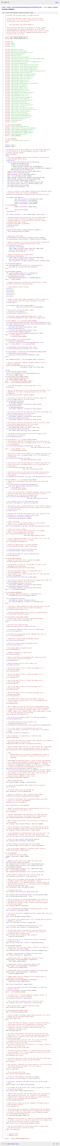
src (45, 7)
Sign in (57, 2)
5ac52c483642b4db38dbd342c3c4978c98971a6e (27, 7)
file (31, 12)
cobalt (3, 7)
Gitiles (8, 1143)
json (57, 1143)
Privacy (12, 1143)
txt (54, 1143)
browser (55, 7)
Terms (16, 1143)
